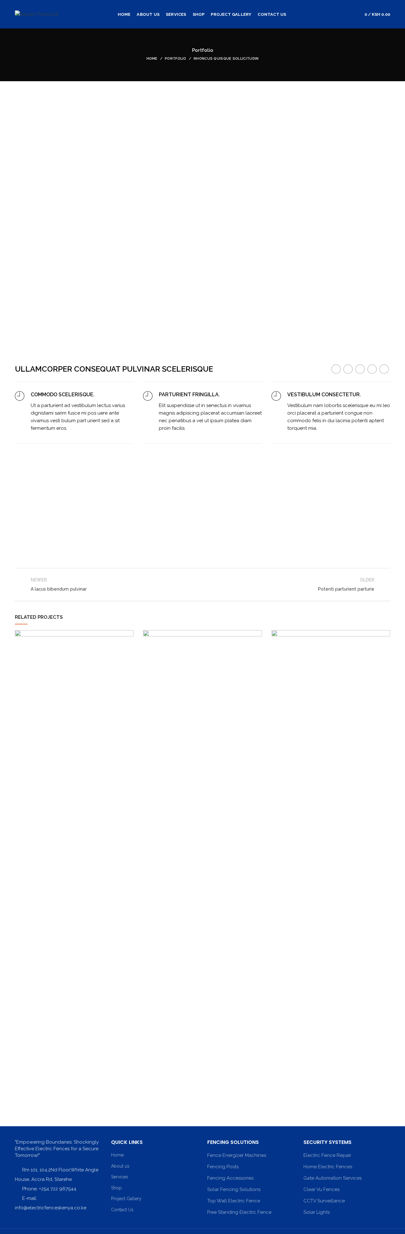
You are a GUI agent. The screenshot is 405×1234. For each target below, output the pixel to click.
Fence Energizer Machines (236, 1155)
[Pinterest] (360, 369)
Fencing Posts (223, 1167)
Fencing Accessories (230, 1178)
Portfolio (175, 59)
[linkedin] (372, 369)
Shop (116, 1187)
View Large (129, 635)
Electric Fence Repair (327, 1155)
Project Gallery (126, 1198)
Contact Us (122, 1209)
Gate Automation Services (332, 1178)
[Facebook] (336, 369)
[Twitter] (348, 369)
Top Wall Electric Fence (233, 1201)
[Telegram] (384, 369)
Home (152, 59)
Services (119, 1176)
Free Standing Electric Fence (239, 1212)
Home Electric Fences (327, 1167)
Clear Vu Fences (321, 1189)
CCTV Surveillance (324, 1201)
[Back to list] (202, 584)
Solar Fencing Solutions (233, 1189)
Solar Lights (316, 1212)
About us (120, 1166)
